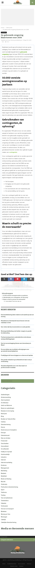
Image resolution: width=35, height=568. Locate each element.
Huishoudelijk (5, 454)
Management (5, 468)
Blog (2, 416)
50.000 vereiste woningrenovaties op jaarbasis (15, 295)
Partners (29, 563)
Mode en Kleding (6, 479)
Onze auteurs (21, 563)
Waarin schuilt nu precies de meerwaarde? (14, 299)
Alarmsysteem (5, 400)
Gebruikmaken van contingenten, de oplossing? (15, 297)
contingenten (13, 152)
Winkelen (3, 511)
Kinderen (4, 465)
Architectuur (4, 402)
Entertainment (5, 435)
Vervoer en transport (7, 509)
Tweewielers (5, 500)
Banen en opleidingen (7, 408)
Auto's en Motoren (6, 405)
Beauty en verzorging (7, 411)
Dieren (3, 427)
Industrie (3, 457)
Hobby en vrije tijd (6, 451)
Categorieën (3, 537)
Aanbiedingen (5, 394)
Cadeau (3, 422)
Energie (3, 432)
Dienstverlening (6, 424)
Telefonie (4, 492)
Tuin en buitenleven (7, 498)
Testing (3, 495)
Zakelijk (3, 519)
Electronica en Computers (9, 430)
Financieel (4, 441)
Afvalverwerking (6, 397)
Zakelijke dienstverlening (8, 522)
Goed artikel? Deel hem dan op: (13, 301)
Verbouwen (3, 32)
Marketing (4, 470)
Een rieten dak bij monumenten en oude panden (15, 327)
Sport (2, 489)
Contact (21, 566)
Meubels (3, 473)
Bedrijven (4, 413)
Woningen (4, 517)
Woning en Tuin (5, 514)
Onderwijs (4, 484)
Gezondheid (4, 446)
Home (3, 563)
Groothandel (5, 449)
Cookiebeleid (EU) (11, 563)
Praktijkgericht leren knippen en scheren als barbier (17, 355)
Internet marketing (6, 462)
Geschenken (4, 443)
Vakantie (3, 503)
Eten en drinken (5, 438)
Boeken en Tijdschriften (8, 419)
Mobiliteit (4, 476)
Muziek (3, 481)
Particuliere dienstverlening (9, 487)
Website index (13, 566)
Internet (3, 460)
